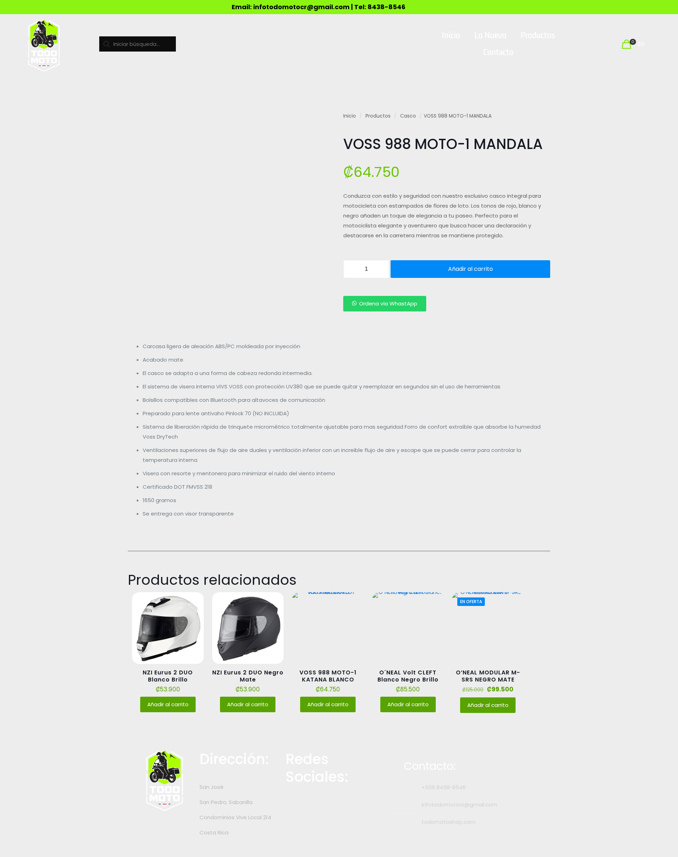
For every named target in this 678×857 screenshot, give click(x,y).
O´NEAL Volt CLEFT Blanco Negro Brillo (408, 676)
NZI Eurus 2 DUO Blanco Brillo (168, 676)
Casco (408, 116)
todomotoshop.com (449, 822)
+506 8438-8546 (444, 787)
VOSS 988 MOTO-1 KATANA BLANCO (328, 676)
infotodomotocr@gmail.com (459, 804)
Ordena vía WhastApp (388, 303)
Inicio (349, 116)
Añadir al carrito (470, 269)
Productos (378, 116)
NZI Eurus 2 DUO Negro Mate (248, 676)
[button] (384, 303)
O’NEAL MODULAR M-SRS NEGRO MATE (488, 676)
